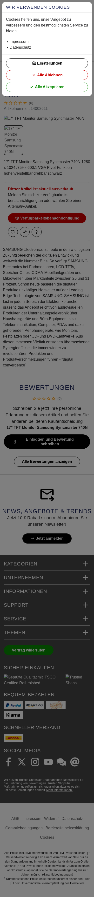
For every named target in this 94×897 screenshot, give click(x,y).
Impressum (19, 42)
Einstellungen (49, 63)
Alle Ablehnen (50, 75)
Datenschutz (20, 47)
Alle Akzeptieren (50, 87)
